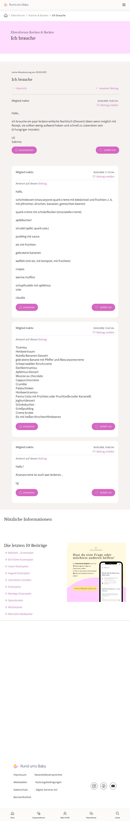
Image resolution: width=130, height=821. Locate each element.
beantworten (26, 150)
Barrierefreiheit (22, 797)
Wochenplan (15, 607)
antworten (29, 307)
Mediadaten (20, 782)
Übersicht (21, 88)
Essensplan (14, 586)
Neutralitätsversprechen (48, 774)
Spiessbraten (15, 600)
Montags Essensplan (19, 593)
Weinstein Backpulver (20, 613)
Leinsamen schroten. (20, 579)
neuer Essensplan (18, 566)
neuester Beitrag (108, 88)
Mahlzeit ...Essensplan (21, 552)
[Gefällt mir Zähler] (107, 150)
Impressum (20, 774)
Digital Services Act (46, 789)
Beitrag (42, 183)
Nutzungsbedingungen (48, 782)
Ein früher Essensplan (20, 559)
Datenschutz (21, 789)
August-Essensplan (19, 573)
